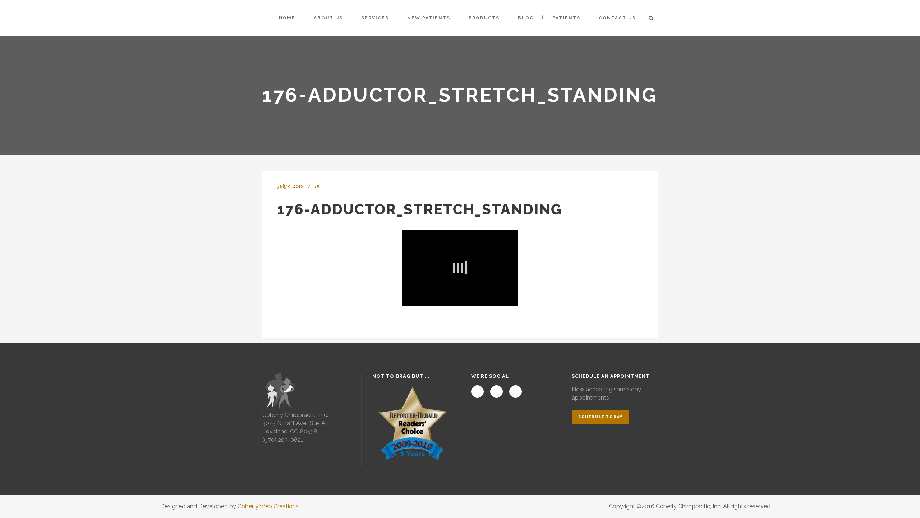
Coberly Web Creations (268, 506)
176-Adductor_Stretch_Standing (419, 209)
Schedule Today (600, 417)
